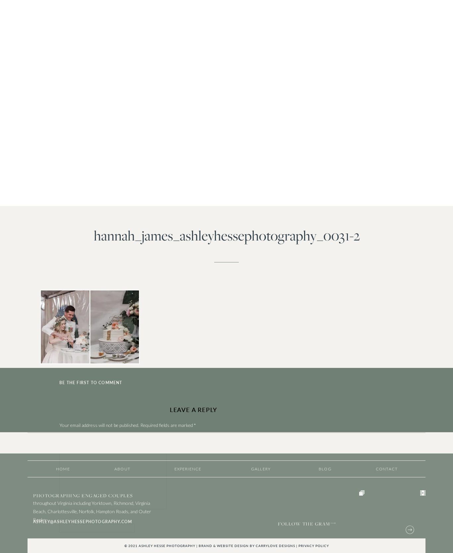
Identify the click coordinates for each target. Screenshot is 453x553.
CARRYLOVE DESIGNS (275, 546)
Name (66, 520)
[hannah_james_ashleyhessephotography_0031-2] (226, 103)
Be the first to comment (90, 382)
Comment (70, 438)
